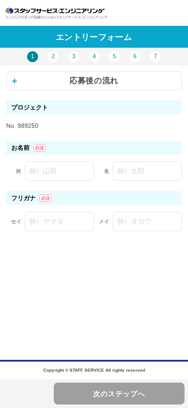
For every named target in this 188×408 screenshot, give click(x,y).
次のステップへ (119, 393)
